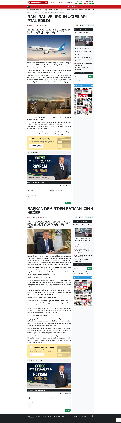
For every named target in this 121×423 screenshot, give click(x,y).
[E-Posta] (75, 7)
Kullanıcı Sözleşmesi (84, 420)
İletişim (60, 420)
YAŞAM (81, 9)
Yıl (86, 80)
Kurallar (73, 420)
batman (32, 360)
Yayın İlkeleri (68, 420)
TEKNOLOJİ (74, 9)
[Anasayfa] (28, 10)
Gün (75, 80)
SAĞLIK (63, 9)
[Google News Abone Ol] (77, 25)
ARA (91, 76)
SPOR (68, 9)
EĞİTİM (50, 9)
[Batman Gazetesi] (37, 2)
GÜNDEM (32, 9)
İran (31, 152)
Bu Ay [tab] (87, 32)
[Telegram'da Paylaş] (93, 25)
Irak (34, 152)
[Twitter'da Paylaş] (89, 25)
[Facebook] (68, 7)
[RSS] (77, 7)
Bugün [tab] (76, 32)
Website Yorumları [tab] (66, 185)
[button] (27, 7)
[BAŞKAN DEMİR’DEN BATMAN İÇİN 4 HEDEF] (49, 241)
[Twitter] (70, 7)
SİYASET (38, 9)
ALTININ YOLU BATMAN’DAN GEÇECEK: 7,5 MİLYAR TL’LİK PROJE (83, 53)
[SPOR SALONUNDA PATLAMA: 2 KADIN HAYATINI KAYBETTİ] (84, 41)
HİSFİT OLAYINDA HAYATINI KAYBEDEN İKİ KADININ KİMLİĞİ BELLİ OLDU (83, 59)
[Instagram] (73, 7)
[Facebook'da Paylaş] (87, 25)
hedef (37, 360)
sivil (37, 152)
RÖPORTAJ (88, 9)
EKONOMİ (56, 9)
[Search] (93, 7)
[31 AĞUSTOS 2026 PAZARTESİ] (83, 101)
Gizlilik (77, 420)
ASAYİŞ (45, 9)
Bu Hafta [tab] (82, 32)
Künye (63, 420)
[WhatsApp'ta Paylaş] (91, 25)
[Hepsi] (92, 85)
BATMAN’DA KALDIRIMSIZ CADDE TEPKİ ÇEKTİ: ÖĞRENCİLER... (46, 6)
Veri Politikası (91, 420)
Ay (79, 80)
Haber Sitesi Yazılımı (45, 420)
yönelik (40, 360)
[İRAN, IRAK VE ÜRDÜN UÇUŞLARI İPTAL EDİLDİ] (49, 48)
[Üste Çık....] (92, 416)
